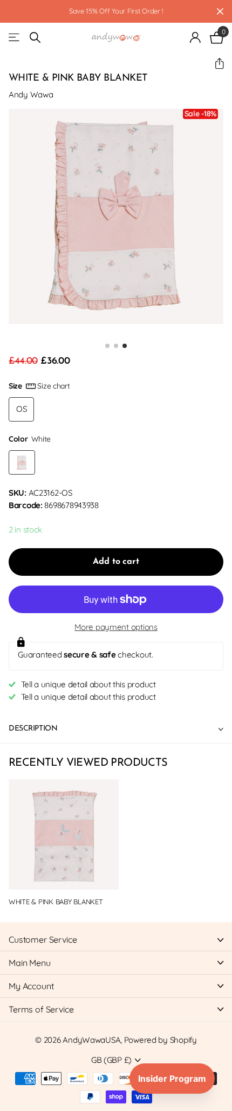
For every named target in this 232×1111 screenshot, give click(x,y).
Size (39, 386)
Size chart (53, 386)
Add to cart (116, 561)
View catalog (15, 37)
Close (220, 11)
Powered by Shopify (160, 1040)
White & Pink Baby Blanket (56, 901)
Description (33, 729)
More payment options (115, 627)
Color (30, 439)
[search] (35, 37)
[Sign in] (195, 37)
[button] (215, 63)
